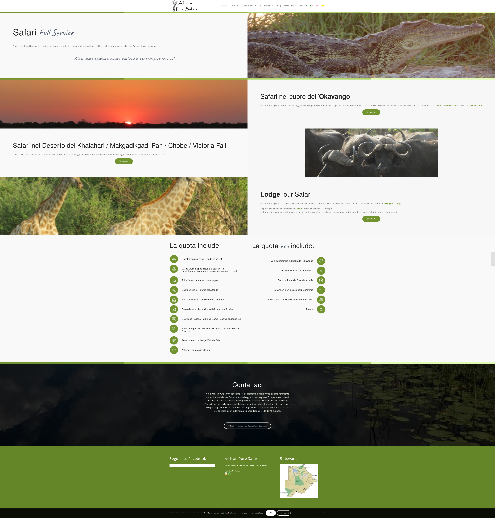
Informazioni (284, 513)
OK (271, 513)
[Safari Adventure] (493, 259)
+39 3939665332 (232, 470)
